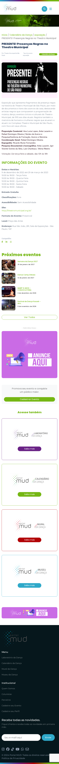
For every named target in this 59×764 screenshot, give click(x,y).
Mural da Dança (9, 669)
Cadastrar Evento (29, 399)
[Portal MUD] (21, 9)
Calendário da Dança (21, 35)
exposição (39, 35)
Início (4, 35)
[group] (29, 354)
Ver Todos (29, 317)
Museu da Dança (10, 674)
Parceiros (6, 700)
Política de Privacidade (13, 758)
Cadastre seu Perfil (11, 711)
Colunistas (7, 694)
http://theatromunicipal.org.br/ (16, 210)
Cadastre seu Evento (11, 705)
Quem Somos (8, 688)
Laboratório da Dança (12, 657)
